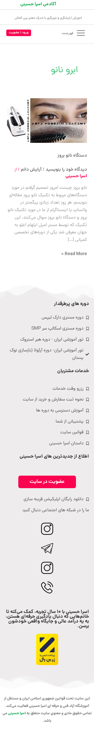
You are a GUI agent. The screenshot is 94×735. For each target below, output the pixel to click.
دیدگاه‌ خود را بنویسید (66, 169)
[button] (18, 33)
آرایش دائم (31, 169)
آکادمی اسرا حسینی (38, 4)
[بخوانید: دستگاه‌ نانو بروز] (47, 121)
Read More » (74, 254)
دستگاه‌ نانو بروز (72, 155)
